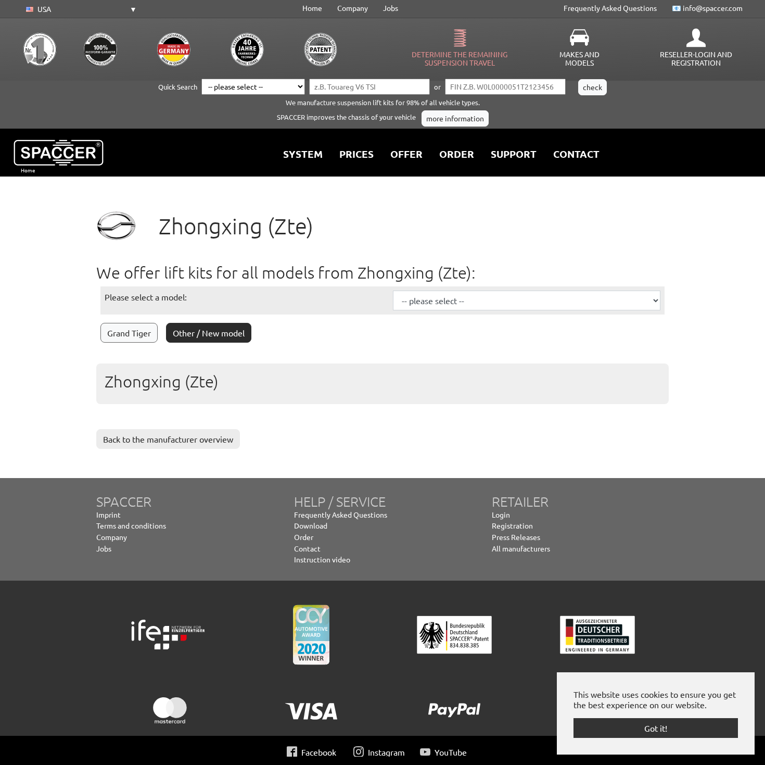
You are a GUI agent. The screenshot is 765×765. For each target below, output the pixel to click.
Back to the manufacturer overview (168, 439)
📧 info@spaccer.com (707, 7)
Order (303, 537)
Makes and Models (579, 58)
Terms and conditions (131, 525)
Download (310, 525)
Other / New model (209, 333)
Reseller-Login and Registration (696, 58)
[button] (79, 9)
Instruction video (322, 559)
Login (501, 514)
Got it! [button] (655, 728)
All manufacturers (521, 548)
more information (455, 118)
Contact (307, 548)
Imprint (108, 514)
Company (352, 7)
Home (312, 7)
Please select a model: (146, 297)
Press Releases (516, 537)
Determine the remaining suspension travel (459, 58)
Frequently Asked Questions (610, 7)
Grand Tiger (129, 333)
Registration (512, 525)
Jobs (390, 7)
